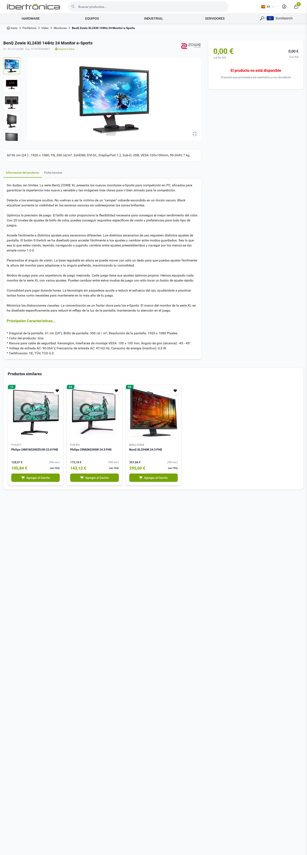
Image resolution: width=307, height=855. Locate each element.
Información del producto (22, 172)
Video (45, 28)
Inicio (14, 28)
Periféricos (29, 28)
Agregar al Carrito (38, 477)
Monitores (60, 28)
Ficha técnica (53, 172)
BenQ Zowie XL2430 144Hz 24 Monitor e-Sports (103, 28)
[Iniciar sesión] (284, 7)
